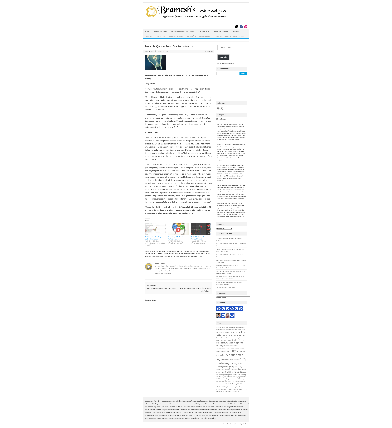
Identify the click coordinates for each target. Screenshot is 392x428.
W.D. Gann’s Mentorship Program (198, 36)
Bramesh (150, 51)
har (182, 253)
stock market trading (238, 374)
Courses (235, 31)
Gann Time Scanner (221, 31)
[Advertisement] (231, 88)
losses (198, 253)
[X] (221, 108)
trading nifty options (227, 391)
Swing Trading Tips (234, 381)
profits (173, 256)
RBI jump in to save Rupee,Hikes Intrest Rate (161, 288)
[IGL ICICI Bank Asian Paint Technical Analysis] (201, 229)
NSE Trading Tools (176, 36)
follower (177, 253)
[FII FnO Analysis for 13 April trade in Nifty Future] (155, 229)
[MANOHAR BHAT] (218, 309)
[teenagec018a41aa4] (232, 309)
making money (205, 253)
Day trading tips (221, 329)
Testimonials (160, 36)
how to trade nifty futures (236, 338)
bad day (195, 251)
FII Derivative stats (233, 329)
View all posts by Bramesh (163, 273)
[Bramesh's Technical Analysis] (186, 18)
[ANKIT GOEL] (227, 309)
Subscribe (223, 57)
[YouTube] (218, 108)
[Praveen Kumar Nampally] (223, 315)
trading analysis (231, 389)
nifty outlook (225, 359)
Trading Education (170, 251)
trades (218, 389)
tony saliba (191, 256)
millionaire (148, 256)
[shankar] (240, 309)
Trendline (236, 391)
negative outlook (158, 256)
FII (226, 329)
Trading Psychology (183, 251)
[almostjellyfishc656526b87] (223, 309)
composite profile (204, 251)
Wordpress (245, 424)
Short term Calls (233, 372)
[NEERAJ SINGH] (218, 315)
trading (223, 389)
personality (167, 256)
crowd (153, 253)
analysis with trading (232, 327)
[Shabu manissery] (227, 315)
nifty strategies (235, 359)
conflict (147, 253)
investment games (189, 253)
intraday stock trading (230, 346)
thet (185, 256)
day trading (159, 253)
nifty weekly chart (235, 369)
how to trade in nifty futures (233, 335)
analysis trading (220, 327)
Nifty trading (230, 363)
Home (147, 31)
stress (181, 256)
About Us (148, 36)
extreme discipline (169, 253)
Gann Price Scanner (160, 31)
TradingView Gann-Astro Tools (182, 31)
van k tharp (198, 256)
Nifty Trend (234, 367)
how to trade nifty (222, 338)
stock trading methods (227, 379)
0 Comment (209, 51)
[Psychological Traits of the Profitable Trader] (178, 229)
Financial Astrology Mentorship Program (229, 36)
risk (178, 256)
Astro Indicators (204, 31)
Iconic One (226, 424)
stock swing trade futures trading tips (228, 377)
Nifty (232, 350)
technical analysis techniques (235, 387)
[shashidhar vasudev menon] (232, 315)
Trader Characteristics (158, 251)
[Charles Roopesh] (236, 309)
